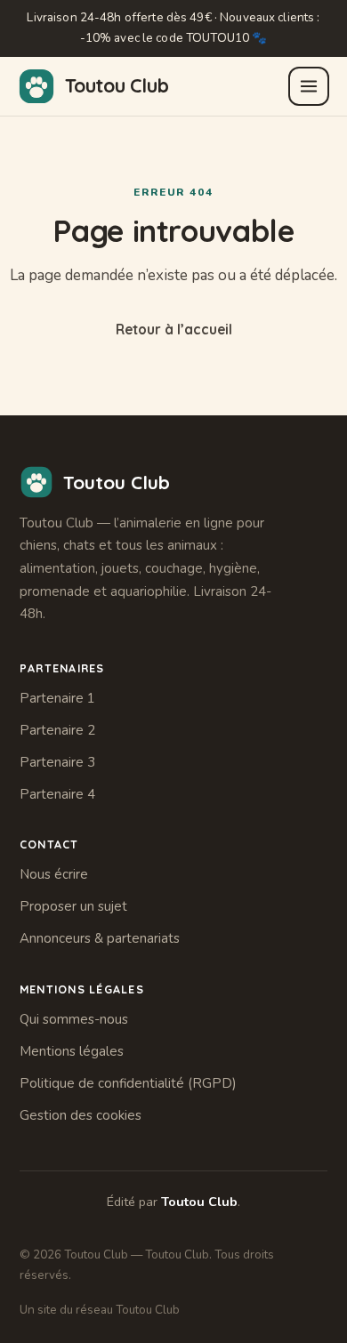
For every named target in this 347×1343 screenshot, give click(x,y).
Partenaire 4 (57, 794)
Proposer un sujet (73, 906)
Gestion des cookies (80, 1115)
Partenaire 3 (57, 762)
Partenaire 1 (57, 698)
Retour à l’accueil (174, 329)
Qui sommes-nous (74, 1019)
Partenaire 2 (57, 730)
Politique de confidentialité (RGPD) (128, 1083)
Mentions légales (72, 1051)
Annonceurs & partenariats (100, 938)
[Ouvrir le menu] (308, 86)
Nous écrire (54, 874)
